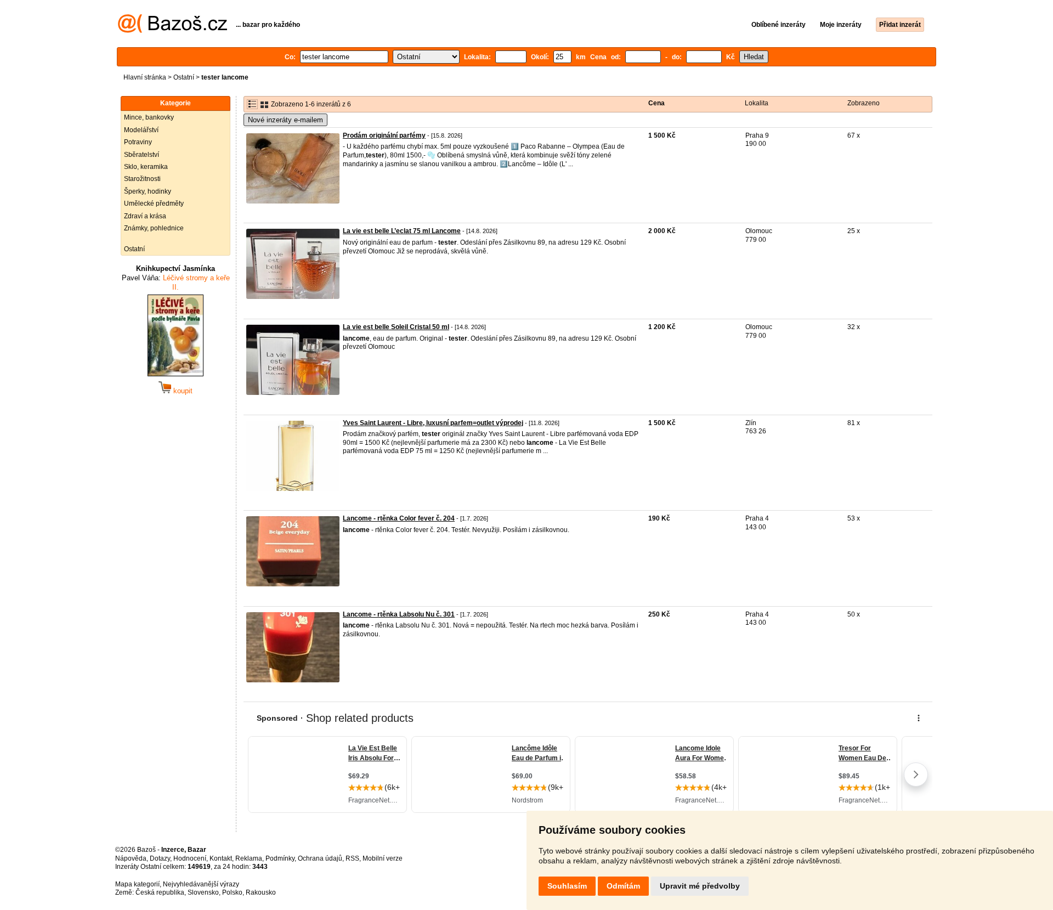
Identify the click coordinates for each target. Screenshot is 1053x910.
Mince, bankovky (149, 117)
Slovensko (203, 892)
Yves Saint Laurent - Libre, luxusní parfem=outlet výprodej (433, 423)
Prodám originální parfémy (384, 135)
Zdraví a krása (145, 216)
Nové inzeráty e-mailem (285, 120)
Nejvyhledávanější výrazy (201, 884)
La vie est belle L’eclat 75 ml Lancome (402, 231)
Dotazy (160, 858)
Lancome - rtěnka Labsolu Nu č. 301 (399, 614)
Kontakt (221, 858)
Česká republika (159, 892)
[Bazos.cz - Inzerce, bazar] (172, 31)
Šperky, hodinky (147, 191)
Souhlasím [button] (567, 885)
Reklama (248, 858)
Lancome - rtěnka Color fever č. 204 (399, 518)
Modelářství (141, 130)
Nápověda (130, 858)
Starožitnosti (142, 179)
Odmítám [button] (623, 885)
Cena (656, 103)
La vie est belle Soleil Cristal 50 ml (396, 327)
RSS (352, 858)
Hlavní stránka (144, 77)
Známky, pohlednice (154, 228)
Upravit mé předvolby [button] (700, 885)
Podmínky (280, 858)
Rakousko (261, 892)
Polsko (232, 892)
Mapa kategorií (137, 884)
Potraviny (138, 142)
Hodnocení (189, 858)
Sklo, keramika (146, 167)
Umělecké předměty (154, 203)
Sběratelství (141, 155)
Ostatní (183, 77)
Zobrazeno (863, 103)
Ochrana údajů (320, 858)
